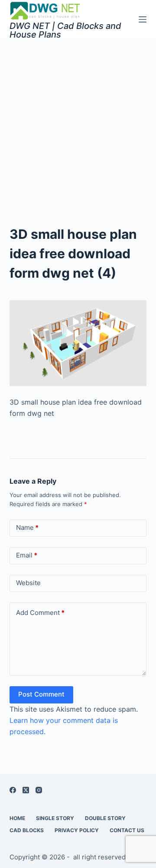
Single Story (55, 818)
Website (28, 583)
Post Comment (41, 694)
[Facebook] (13, 790)
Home (17, 818)
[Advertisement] (78, 121)
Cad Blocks (27, 830)
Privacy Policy (77, 830)
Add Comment (40, 612)
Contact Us (127, 830)
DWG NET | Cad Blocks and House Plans (65, 30)
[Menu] (142, 19)
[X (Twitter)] (26, 790)
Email (26, 555)
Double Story (105, 818)
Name (27, 527)
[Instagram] (39, 790)
